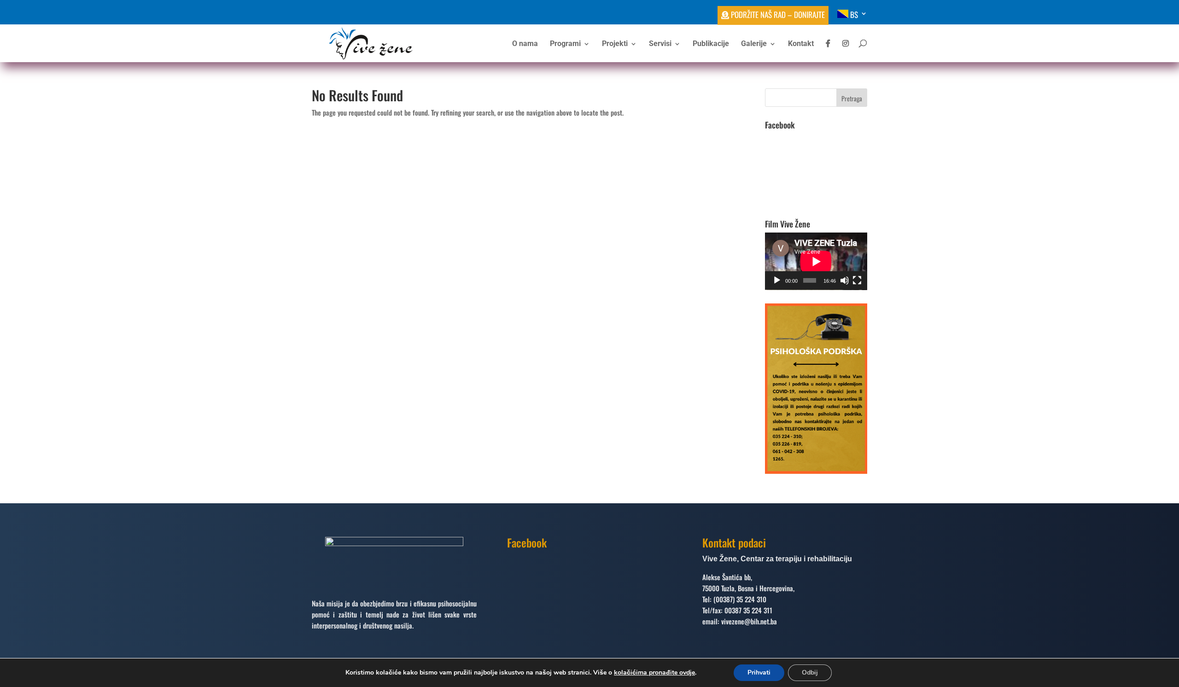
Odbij (810, 672)
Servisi (660, 44)
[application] (816, 261)
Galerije (754, 44)
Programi (565, 44)
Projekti (615, 44)
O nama (525, 44)
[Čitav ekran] (857, 280)
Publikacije (711, 44)
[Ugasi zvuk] (844, 280)
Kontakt (801, 44)
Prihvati (758, 672)
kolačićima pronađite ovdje (654, 672)
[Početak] (777, 280)
